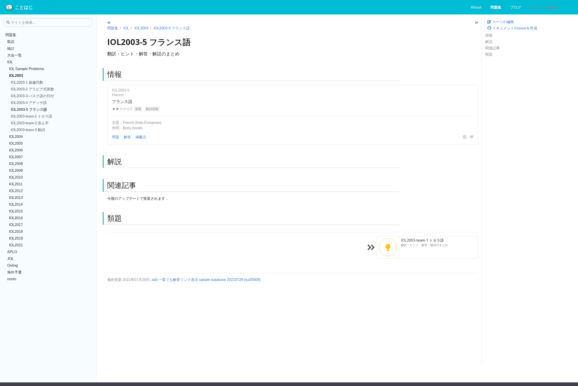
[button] (464, 137)
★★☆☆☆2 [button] (122, 109)
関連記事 (492, 48)
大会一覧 (14, 55)
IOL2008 (16, 163)
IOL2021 (16, 245)
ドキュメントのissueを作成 (514, 28)
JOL (10, 258)
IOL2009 (16, 170)
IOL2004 (16, 136)
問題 (115, 137)
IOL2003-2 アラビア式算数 (32, 89)
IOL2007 (16, 157)
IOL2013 (16, 197)
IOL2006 (16, 150)
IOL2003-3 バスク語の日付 (32, 96)
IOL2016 (16, 218)
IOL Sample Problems (26, 69)
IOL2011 (16, 184)
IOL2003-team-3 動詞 (28, 130)
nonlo (11, 279)
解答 (127, 137)
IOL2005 (16, 143)
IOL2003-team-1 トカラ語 (31, 116)
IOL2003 (16, 75)
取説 (10, 41)
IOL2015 (16, 211)
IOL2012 (16, 191)
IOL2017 (16, 224)
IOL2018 (16, 231)
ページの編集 (503, 22)
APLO (12, 252)
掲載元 (140, 137)
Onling (12, 265)
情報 (488, 35)
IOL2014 (16, 204)
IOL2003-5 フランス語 (29, 109)
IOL (10, 62)
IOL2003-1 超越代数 (27, 82)
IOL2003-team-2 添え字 (30, 123)
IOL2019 (16, 238)
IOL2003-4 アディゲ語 (29, 102)
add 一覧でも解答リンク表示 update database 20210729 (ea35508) (206, 279)
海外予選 (14, 272)
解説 (488, 41)
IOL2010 (16, 177)
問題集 (10, 35)
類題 (488, 54)
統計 (10, 48)
